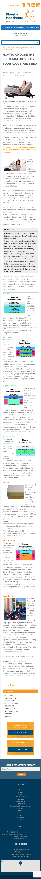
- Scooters (8, 714)
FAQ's (20, 820)
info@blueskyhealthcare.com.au (13, 834)
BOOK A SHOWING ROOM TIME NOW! (21, 27)
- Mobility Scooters (20, 801)
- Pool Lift (20, 811)
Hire (20, 813)
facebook (23, 5)
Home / (5, 48)
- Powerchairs (9, 701)
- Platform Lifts (20, 808)
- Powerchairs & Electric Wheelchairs (20, 806)
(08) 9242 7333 (13, 832)
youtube (38, 5)
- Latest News (9, 695)
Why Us (20, 792)
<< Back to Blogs (8, 685)
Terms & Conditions (25, 854)
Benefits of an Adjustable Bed (22, 121)
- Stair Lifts (20, 799)
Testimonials (20, 818)
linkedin (33, 5)
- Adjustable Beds (11, 711)
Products (20, 794)
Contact (20, 815)
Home (20, 790)
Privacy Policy (14, 854)
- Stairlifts (8, 717)
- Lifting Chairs (10, 709)
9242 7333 (23, 36)
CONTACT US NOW (20, 33)
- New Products (10, 698)
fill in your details (20, 732)
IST (17, 856)
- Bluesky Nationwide (12, 703)
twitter (28, 5)
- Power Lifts (9, 706)
